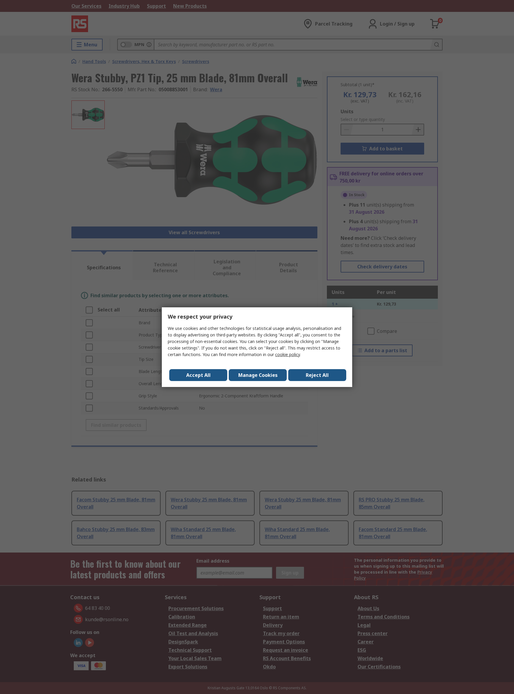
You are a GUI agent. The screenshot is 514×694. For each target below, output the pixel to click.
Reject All (317, 375)
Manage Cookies (258, 375)
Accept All (198, 375)
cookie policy (287, 354)
